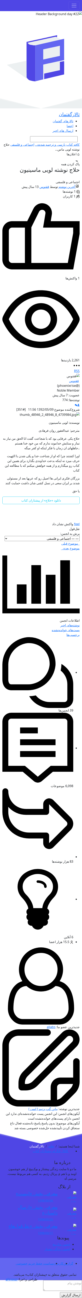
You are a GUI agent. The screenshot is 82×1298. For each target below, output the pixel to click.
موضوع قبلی (70, 543)
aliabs (51, 1027)
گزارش (68, 1263)
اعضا (70, 126)
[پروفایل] (78, 405)
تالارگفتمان (69, 114)
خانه (51, 1146)
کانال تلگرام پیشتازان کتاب (51, 1151)
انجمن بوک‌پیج (61, 1244)
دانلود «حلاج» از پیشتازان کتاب (41, 500)
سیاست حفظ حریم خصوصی (35, 1263)
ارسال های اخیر (63, 130)
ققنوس (44, 187)
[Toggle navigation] (74, 6)
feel (77, 524)
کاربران (58, 1263)
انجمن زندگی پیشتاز (57, 1249)
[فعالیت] (76, 405)
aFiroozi (12, 1279)
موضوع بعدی (70, 548)
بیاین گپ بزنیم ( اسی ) (43, 1109)
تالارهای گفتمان (63, 121)
